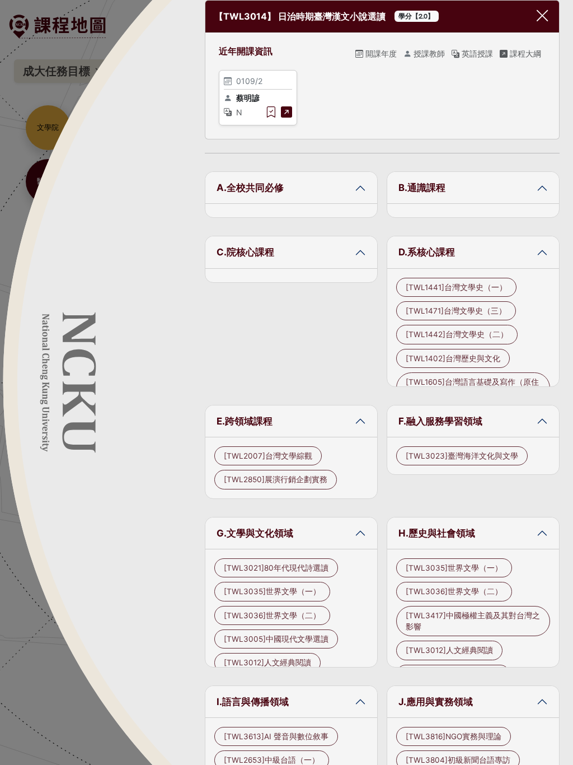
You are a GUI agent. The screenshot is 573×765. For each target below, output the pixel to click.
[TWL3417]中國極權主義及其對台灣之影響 (473, 621)
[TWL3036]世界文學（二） (272, 615)
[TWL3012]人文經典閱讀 (267, 662)
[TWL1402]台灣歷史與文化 (453, 358)
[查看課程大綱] (286, 112)
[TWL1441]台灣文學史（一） (456, 287)
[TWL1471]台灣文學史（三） (456, 310)
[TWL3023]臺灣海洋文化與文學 (462, 455)
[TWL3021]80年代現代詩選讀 (276, 567)
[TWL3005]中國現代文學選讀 (276, 639)
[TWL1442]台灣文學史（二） (457, 334)
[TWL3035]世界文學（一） (272, 591)
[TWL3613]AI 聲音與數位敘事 (276, 736)
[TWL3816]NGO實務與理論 (453, 736)
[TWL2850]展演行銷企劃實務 (275, 479)
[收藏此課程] (270, 112)
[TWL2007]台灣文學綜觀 (268, 455)
